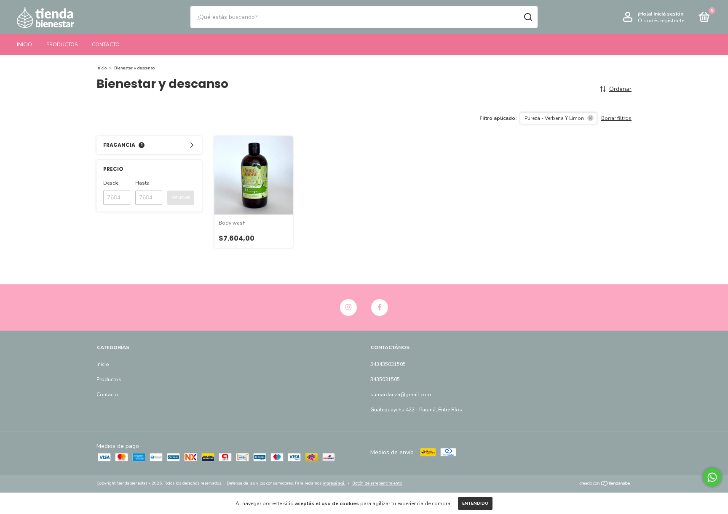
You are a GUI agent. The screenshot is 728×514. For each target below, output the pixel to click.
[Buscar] (528, 17)
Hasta (142, 183)
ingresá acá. (334, 483)
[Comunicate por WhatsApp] (712, 477)
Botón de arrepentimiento (377, 483)
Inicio (24, 44)
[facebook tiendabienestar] (379, 307)
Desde (110, 183)
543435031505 (388, 364)
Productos (62, 44)
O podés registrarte (661, 20)
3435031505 (385, 379)
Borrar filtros (616, 118)
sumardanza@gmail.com (400, 394)
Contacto (106, 44)
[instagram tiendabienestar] (348, 307)
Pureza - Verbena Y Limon (554, 118)
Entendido (475, 503)
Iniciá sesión (668, 14)
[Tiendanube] (605, 484)
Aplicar (180, 198)
